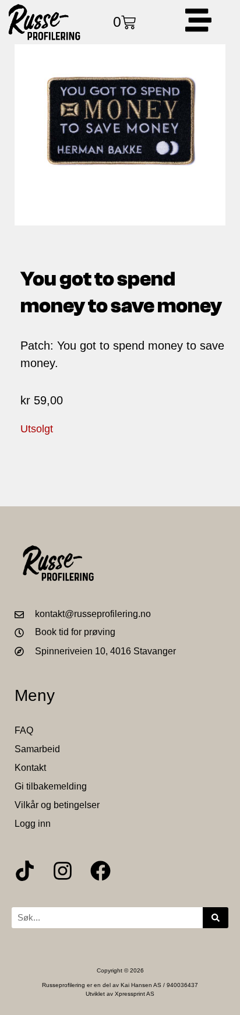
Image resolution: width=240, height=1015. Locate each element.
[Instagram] (63, 871)
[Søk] (215, 917)
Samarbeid (37, 749)
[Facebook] (100, 871)
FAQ (24, 730)
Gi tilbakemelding (51, 786)
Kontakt (30, 768)
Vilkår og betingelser (57, 805)
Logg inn (33, 824)
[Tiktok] (25, 871)
